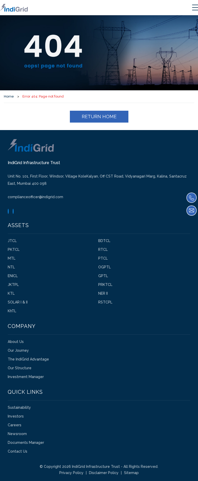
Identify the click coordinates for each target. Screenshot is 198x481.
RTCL (103, 249)
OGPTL (104, 267)
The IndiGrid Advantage (28, 359)
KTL (11, 293)
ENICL (13, 276)
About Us (16, 342)
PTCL (103, 258)
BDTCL (104, 241)
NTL (11, 267)
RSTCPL (105, 302)
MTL (11, 258)
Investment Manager (26, 377)
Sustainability (19, 407)
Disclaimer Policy (104, 473)
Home (9, 96)
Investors (16, 416)
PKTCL (14, 249)
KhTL (12, 311)
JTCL (12, 241)
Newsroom (17, 434)
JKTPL (13, 285)
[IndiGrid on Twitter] (8, 211)
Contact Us (17, 451)
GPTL (103, 276)
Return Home (99, 116)
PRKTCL (105, 285)
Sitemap (131, 473)
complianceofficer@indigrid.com (35, 197)
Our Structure (19, 368)
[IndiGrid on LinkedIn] (13, 211)
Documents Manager (26, 442)
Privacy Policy (71, 473)
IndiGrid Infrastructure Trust (96, 466)
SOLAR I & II (18, 302)
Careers (14, 425)
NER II (103, 293)
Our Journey (18, 350)
